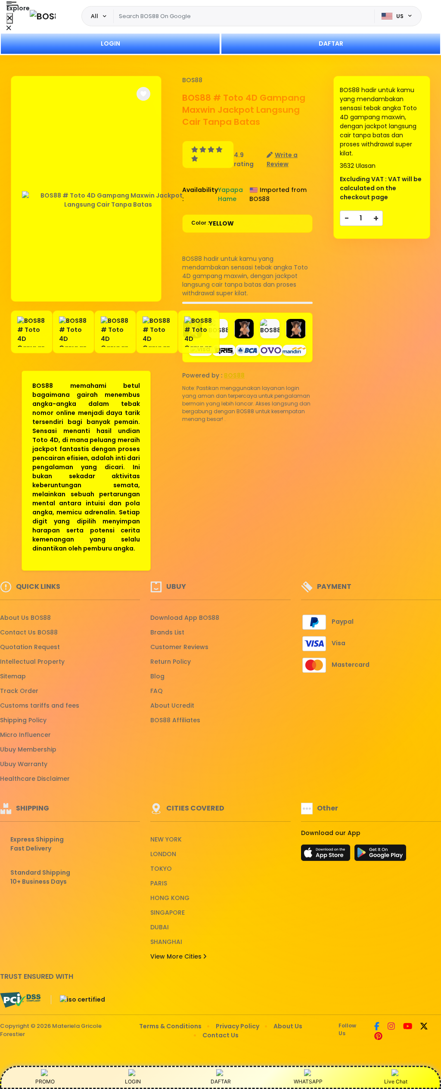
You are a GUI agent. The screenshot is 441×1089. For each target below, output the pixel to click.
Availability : (200, 194)
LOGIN (110, 43)
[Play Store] (380, 855)
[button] (143, 94)
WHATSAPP (308, 1081)
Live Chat (395, 1081)
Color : (212, 223)
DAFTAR (331, 43)
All (94, 16)
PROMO (45, 1081)
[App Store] (327, 855)
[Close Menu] (9, 18)
